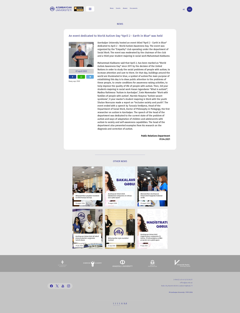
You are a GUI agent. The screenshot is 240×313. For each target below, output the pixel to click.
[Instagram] (68, 286)
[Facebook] (51, 286)
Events (118, 8)
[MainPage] (61, 9)
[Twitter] (57, 286)
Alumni (125, 8)
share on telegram (90, 77)
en (189, 9)
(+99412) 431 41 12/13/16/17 (183, 280)
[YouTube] (62, 286)
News (112, 8)
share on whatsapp (81, 77)
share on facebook (72, 77)
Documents (133, 8)
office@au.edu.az (186, 283)
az (184, 9)
